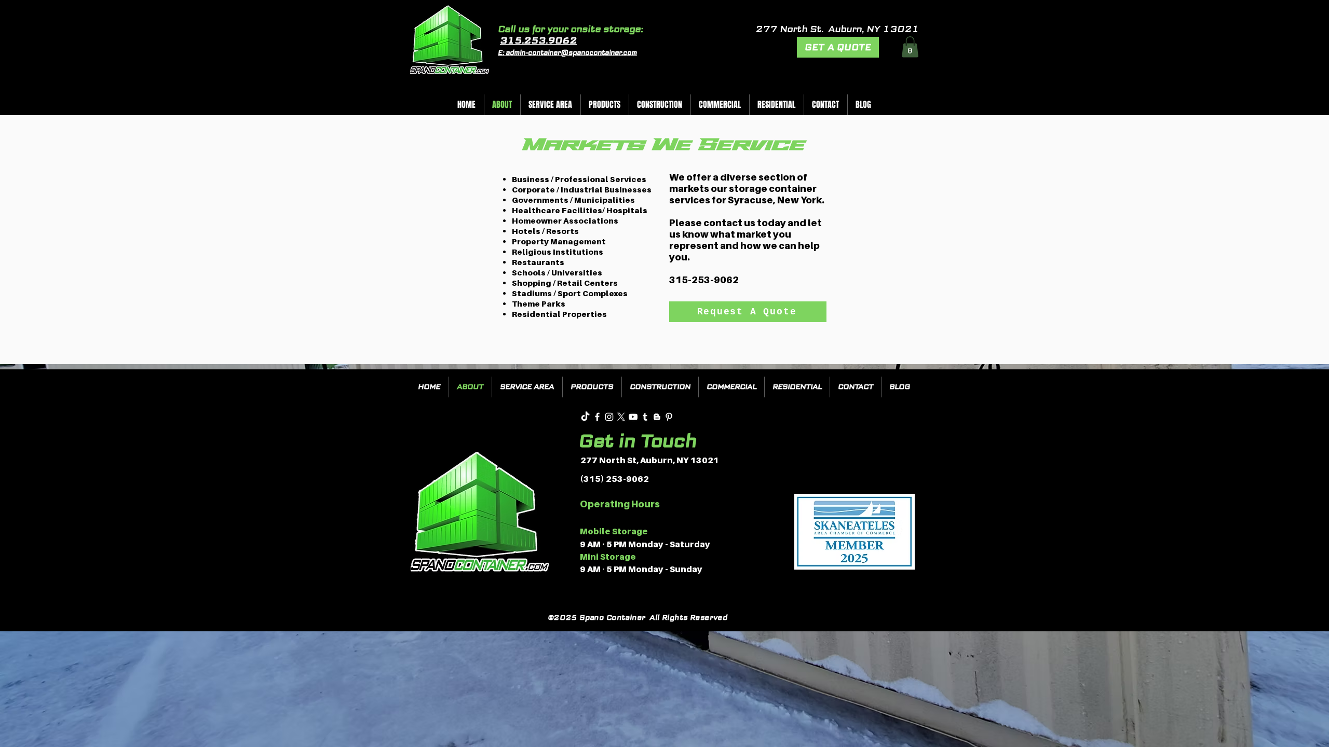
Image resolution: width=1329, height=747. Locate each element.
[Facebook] (597, 416)
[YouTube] (633, 416)
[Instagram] (609, 416)
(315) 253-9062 (614, 479)
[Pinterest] (668, 416)
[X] (621, 416)
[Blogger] (657, 416)
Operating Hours (620, 504)
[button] (910, 47)
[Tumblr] (645, 416)
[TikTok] (585, 416)
